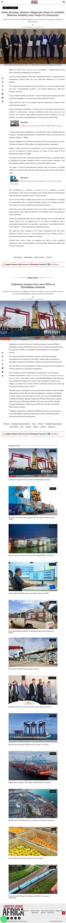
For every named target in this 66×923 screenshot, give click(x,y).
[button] (33, 25)
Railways (52, 867)
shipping (35, 426)
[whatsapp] (2, 90)
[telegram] (2, 93)
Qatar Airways (18, 257)
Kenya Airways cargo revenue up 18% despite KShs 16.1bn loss (31, 555)
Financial (52, 526)
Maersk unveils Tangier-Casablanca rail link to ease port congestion (29, 897)
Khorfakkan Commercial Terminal (21, 424)
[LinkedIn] (2, 78)
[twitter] (2, 82)
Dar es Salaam (14, 426)
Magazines (59, 911)
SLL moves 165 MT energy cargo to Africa (24, 669)
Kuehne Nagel (28, 257)
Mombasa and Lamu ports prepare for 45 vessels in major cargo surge (31, 518)
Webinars (35, 912)
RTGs (33, 424)
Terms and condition (48, 911)
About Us (26, 911)
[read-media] (14, 125)
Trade (53, 829)
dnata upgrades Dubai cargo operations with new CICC (29, 593)
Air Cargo (52, 564)
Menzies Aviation (39, 257)
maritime (43, 426)
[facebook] (2, 86)
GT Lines (40, 424)
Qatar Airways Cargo (30, 70)
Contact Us (50, 912)
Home (5, 7)
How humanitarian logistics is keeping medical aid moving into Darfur (31, 632)
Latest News (12, 7)
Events (42, 912)
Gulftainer (6, 424)
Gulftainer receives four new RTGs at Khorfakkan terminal (41, 126)
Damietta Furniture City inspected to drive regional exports (30, 707)
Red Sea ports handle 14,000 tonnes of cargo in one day (29, 744)
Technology (52, 678)
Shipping (52, 450)
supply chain (51, 426)
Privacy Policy (35, 911)
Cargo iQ (49, 257)
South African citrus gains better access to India (26, 858)
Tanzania (28, 426)
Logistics (52, 602)
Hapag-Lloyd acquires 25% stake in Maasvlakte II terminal (30, 782)
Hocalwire (59, 921)
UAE (22, 426)
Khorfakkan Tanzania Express (54, 424)
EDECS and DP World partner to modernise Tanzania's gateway (31, 820)
